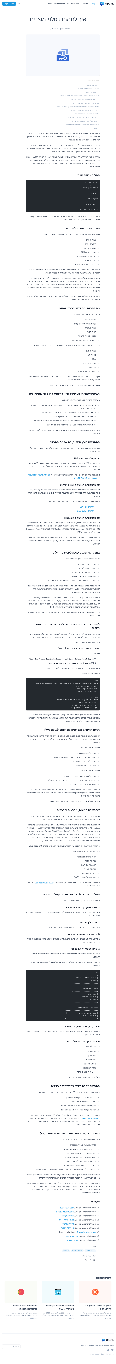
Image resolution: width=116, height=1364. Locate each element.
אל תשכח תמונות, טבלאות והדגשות (87, 114)
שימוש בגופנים (73, 1240)
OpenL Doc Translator (90, 1118)
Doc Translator (73, 4)
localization (77, 1250)
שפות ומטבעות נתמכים (65, 1212)
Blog (93, 4)
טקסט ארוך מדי (68, 1224)
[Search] (19, 4)
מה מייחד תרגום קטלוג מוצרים (88, 89)
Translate (85, 4)
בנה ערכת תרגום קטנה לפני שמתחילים (86, 103)
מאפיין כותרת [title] (66, 1220)
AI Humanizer (59, 4)
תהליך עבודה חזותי (92, 85)
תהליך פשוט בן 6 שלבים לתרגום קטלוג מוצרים (83, 117)
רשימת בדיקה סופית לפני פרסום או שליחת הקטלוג (82, 125)
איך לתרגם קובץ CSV (88, 507)
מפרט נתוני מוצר (67, 1228)
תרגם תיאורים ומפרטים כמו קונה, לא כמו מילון (83, 110)
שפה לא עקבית (68, 1216)
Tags (94, 1246)
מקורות (96, 128)
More (49, 4)
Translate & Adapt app (86, 1232)
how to (66, 1250)
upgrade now (9, 4)
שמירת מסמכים (72, 1236)
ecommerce (90, 1250)
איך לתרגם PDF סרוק (82, 478)
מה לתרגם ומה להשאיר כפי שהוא (88, 92)
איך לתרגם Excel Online (86, 511)
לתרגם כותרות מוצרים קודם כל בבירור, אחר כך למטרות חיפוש (78, 107)
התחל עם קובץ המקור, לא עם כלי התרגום (85, 99)
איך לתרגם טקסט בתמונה (44, 882)
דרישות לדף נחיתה (67, 1208)
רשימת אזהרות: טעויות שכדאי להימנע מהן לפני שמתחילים (79, 96)
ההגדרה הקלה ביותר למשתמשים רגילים (85, 121)
